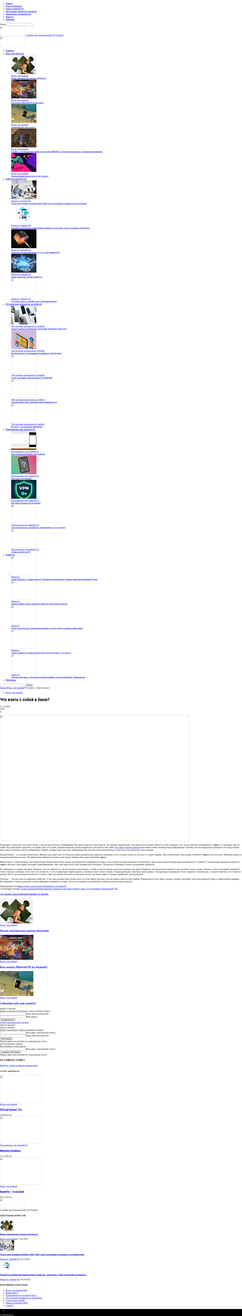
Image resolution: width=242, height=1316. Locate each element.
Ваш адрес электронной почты (40, 1032)
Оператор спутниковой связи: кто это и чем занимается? (35, 252)
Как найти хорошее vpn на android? (26, 503)
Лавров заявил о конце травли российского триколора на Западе (39, 604)
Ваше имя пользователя (37, 1014)
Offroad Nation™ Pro (11, 1109)
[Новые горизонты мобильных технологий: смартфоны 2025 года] (23, 324)
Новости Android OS (15, 9)
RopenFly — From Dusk (12, 1191)
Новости (9, 17)
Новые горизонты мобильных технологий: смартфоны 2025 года (38, 329)
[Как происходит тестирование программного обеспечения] (23, 348)
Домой (3, 688)
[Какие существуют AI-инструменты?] (23, 272)
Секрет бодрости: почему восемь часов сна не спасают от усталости (41, 653)
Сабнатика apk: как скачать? (23, 127)
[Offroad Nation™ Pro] (21, 1102)
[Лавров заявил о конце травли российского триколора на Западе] (23, 599)
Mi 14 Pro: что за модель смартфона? (27, 426)
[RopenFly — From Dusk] (21, 1184)
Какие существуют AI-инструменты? (26, 277)
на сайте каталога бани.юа (128, 847)
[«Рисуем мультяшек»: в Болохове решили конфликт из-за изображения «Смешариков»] (23, 672)
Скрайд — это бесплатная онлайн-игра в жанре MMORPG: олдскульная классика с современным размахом (56, 151)
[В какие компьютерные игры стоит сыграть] (23, 171)
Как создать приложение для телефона (28, 454)
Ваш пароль (31, 1017)
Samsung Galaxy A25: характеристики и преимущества (34, 402)
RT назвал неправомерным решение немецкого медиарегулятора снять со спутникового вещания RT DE (68, 889)
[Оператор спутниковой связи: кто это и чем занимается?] (23, 247)
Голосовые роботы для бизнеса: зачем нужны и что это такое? (38, 527)
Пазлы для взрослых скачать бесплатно (28, 78)
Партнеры (10, 19)
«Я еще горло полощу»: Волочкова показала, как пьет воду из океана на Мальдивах (47, 628)
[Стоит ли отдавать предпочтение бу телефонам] (23, 373)
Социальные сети (15, 1300)
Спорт (10, 1305)
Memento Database (10, 1150)
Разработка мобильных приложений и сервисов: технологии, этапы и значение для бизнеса (50, 228)
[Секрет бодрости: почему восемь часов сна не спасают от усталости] (23, 648)
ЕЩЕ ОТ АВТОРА (40, 894)
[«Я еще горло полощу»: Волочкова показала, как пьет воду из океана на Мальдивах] (23, 623)
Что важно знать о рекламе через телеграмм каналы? (34, 301)
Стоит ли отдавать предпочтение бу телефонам (31, 378)
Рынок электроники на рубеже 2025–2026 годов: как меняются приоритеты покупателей (49, 203)
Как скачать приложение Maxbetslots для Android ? (43, 886)
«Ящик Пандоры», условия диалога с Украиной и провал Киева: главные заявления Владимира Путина (54, 579)
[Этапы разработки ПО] (23, 547)
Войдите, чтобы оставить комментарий (19, 1065)
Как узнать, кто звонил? (21, 478)
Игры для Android (14, 6)
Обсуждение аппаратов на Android (21, 11)
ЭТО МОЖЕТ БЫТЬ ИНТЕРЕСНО (16, 894)
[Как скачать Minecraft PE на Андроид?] (23, 97)
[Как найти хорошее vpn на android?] (23, 498)
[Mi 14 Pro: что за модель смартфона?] (23, 421)
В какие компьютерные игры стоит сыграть (29, 176)
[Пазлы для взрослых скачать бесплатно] (23, 73)
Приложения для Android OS (18, 14)
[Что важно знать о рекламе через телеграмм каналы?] (23, 296)
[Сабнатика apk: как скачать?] (23, 122)
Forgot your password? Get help (14, 1022)
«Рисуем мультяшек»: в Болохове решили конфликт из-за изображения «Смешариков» (48, 677)
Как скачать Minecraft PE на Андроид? (27, 103)
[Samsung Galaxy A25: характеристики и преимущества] (23, 397)
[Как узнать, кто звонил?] (23, 473)
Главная (9, 3)
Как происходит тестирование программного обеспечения (36, 353)
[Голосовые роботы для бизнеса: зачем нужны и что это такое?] (23, 522)
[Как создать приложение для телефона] (23, 449)
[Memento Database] (21, 1143)
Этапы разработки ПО (20, 552)
